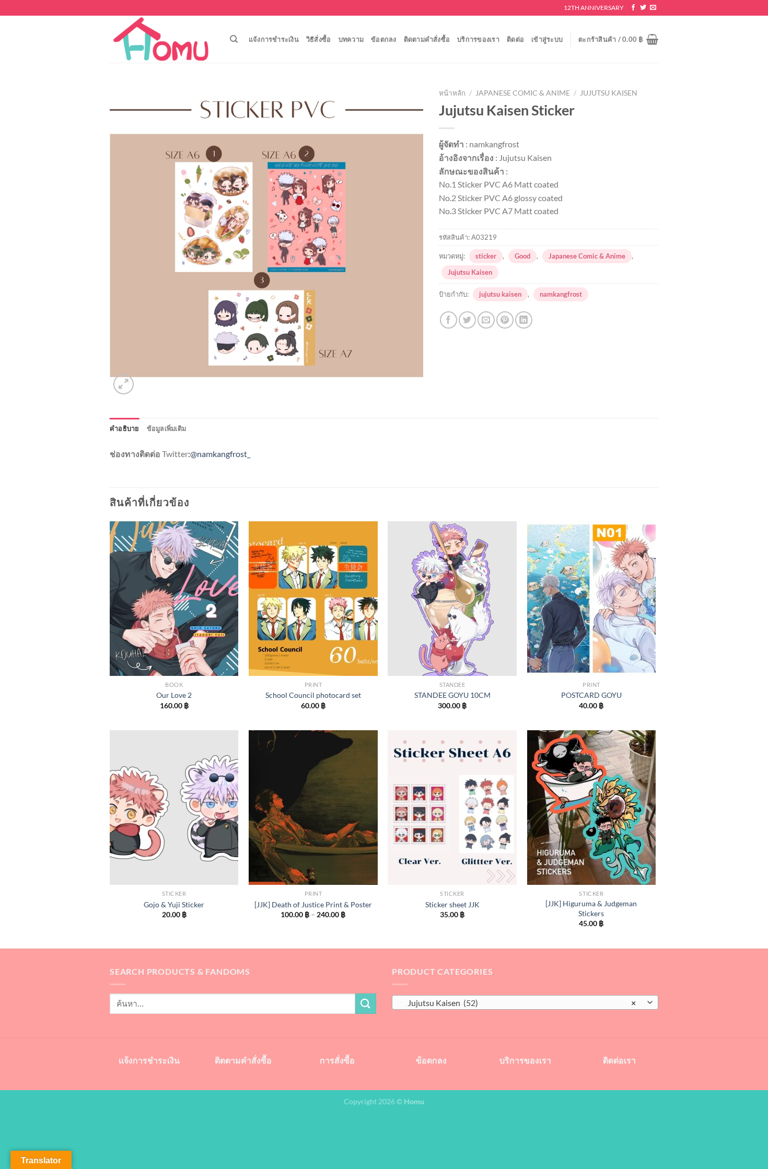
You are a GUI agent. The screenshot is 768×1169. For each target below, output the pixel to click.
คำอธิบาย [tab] (124, 428)
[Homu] (162, 39)
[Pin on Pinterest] (505, 320)
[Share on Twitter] (467, 320)
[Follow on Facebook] (633, 7)
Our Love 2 (174, 695)
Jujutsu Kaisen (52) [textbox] (519, 1003)
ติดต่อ (515, 39)
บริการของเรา (478, 39)
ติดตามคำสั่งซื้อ (427, 39)
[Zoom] (123, 384)
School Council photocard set (313, 695)
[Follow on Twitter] (643, 7)
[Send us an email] (653, 7)
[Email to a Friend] (486, 320)
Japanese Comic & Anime (522, 93)
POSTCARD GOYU (591, 695)
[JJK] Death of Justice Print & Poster (313, 904)
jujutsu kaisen (500, 294)
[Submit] (365, 1003)
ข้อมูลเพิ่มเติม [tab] (167, 428)
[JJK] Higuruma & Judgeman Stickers (591, 908)
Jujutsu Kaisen (608, 93)
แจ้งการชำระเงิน (274, 39)
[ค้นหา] (234, 39)
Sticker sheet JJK (452, 904)
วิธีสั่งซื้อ (318, 39)
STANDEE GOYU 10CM (452, 695)
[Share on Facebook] (448, 320)
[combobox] (525, 1002)
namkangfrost (561, 294)
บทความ (351, 39)
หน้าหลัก (452, 93)
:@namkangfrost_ (219, 454)
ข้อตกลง (384, 39)
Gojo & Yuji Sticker (174, 904)
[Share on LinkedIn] (523, 320)
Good (522, 256)
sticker (485, 256)
